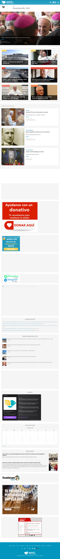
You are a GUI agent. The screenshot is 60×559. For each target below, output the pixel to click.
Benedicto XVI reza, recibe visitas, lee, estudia (37, 112)
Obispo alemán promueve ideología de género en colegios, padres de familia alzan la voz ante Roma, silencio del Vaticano (29, 362)
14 (45, 436)
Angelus (4, 50)
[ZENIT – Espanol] (17, 2)
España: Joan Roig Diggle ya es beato (35, 151)
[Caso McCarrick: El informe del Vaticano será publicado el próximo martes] (44, 74)
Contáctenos (48, 545)
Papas (27, 110)
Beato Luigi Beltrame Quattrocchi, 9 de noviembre (38, 132)
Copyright (43, 545)
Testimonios (29, 130)
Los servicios (27, 545)
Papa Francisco (5, 85)
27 (37, 441)
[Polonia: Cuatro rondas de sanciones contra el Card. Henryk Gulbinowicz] (15, 74)
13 (37, 436)
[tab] (24, 519)
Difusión (32, 545)
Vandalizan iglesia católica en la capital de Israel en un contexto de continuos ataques (18, 330)
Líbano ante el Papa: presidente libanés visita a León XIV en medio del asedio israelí (21, 462)
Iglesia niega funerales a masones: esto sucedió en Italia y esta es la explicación (21, 356)
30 (6, 443)
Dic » (5, 446)
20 (37, 439)
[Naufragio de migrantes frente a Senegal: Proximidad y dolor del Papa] (15, 92)
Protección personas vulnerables (49, 68)
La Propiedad (21, 545)
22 (53, 439)
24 (14, 441)
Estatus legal (37, 545)
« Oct (3, 446)
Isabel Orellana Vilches (30, 139)
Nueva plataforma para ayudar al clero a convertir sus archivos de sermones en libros (18, 328)
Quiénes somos (12, 545)
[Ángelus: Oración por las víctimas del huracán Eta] (15, 57)
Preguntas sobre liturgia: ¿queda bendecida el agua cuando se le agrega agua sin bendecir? (23, 344)
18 (22, 439)
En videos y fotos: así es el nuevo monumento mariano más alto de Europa (21, 350)
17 (14, 439)
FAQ (17, 545)
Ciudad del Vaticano (35, 68)
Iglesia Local (34, 85)
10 (14, 436)
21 (45, 439)
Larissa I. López (29, 159)
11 (22, 436)
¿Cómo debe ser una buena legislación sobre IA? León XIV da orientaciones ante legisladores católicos (21, 323)
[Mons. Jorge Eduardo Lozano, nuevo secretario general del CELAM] (44, 92)
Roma (3, 68)
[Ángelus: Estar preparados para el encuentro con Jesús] (44, 57)
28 (45, 441)
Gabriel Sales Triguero (5, 42)
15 (53, 436)
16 (6, 439)
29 (53, 441)
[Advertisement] (30, 175)
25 (22, 441)
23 (6, 441)
